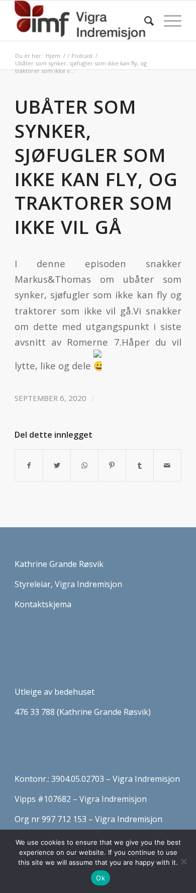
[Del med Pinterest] (112, 465)
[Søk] (144, 21)
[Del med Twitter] (56, 465)
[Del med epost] (167, 465)
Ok (100, 878)
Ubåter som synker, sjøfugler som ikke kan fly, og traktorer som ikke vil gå (96, 166)
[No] (183, 861)
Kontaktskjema (43, 604)
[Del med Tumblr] (139, 465)
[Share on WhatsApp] (84, 465)
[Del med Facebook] (29, 465)
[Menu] (167, 21)
